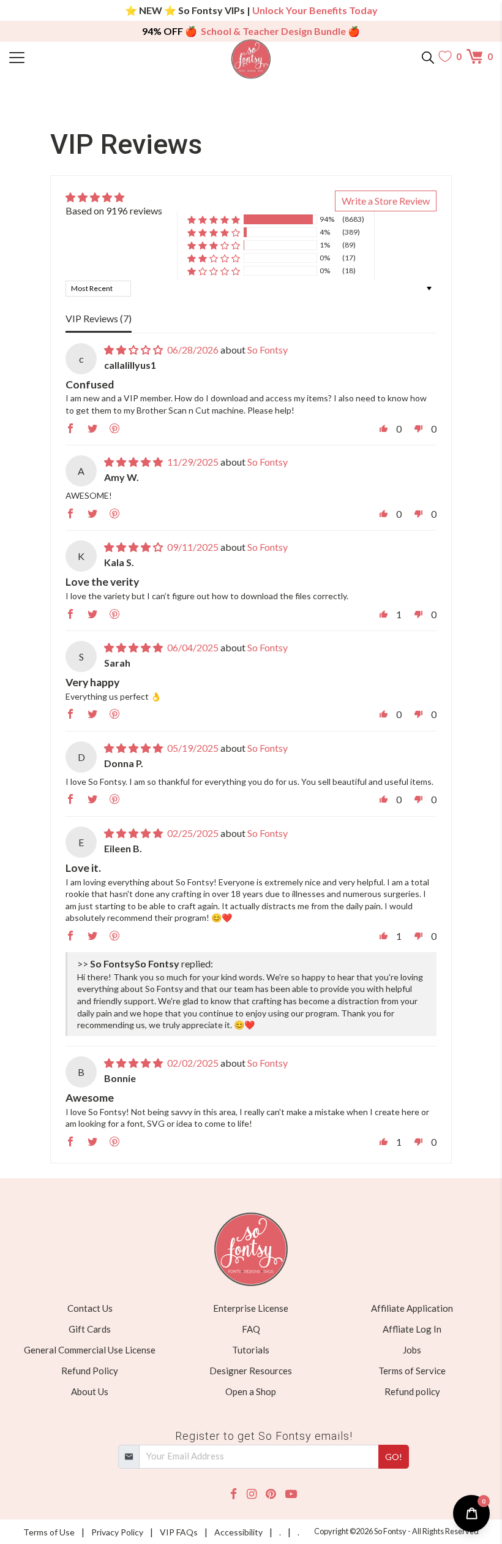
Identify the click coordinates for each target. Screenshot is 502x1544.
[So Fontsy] (251, 59)
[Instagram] (252, 1494)
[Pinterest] (270, 1494)
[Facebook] (233, 1494)
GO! (393, 1456)
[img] (114, 197)
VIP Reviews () (99, 318)
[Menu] (69, 56)
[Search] (428, 56)
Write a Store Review (386, 200)
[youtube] (291, 1494)
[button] (213, 219)
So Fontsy (267, 349)
